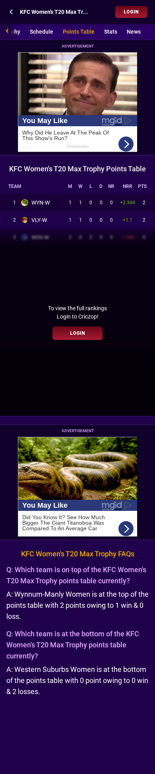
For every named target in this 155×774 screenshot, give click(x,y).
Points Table (79, 31)
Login (131, 12)
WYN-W (40, 202)
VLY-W (39, 220)
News (134, 31)
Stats (110, 31)
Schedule (41, 31)
